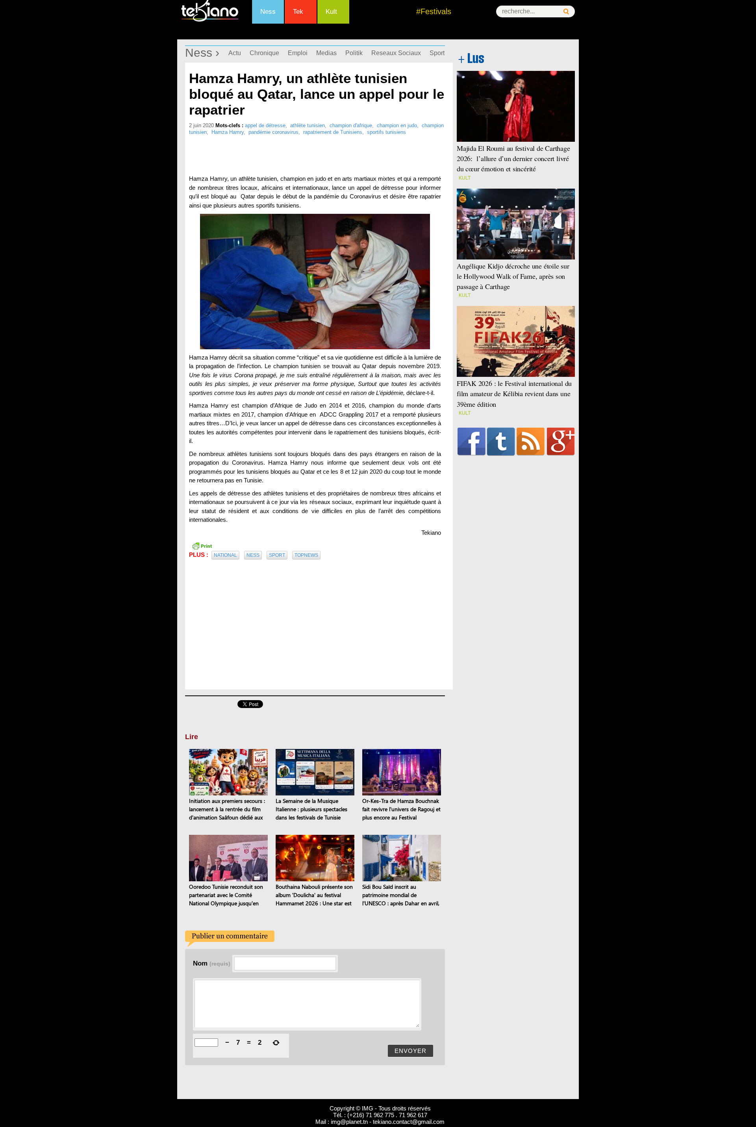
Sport (437, 53)
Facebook (471, 441)
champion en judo (397, 125)
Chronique (264, 53)
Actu (234, 53)
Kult (331, 11)
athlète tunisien (307, 125)
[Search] (566, 12)
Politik (354, 53)
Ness (268, 11)
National (225, 555)
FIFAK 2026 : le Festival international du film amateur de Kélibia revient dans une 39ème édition (514, 393)
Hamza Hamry (227, 132)
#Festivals (433, 11)
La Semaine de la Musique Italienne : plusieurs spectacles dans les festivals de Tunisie (311, 809)
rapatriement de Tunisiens (332, 132)
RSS (530, 441)
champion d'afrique (351, 125)
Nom (211, 963)
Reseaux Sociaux (396, 53)
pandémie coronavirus (273, 132)
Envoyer (410, 1050)
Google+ (561, 441)
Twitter (501, 441)
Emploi (298, 53)
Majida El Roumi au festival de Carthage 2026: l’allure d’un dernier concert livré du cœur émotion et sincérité (513, 158)
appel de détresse (265, 125)
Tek (298, 11)
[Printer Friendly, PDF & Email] (202, 545)
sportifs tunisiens (386, 132)
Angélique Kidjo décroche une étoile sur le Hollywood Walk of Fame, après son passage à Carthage (513, 276)
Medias (326, 53)
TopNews (306, 555)
